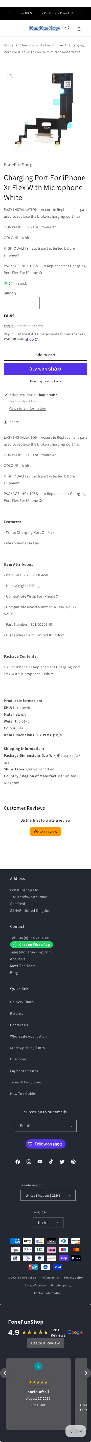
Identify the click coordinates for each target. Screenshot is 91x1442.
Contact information (47, 1293)
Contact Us (19, 1025)
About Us (18, 958)
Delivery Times (22, 1002)
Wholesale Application (28, 1036)
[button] (10, 28)
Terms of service (35, 1285)
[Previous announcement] (9, 13)
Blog (14, 972)
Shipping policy (61, 1285)
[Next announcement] (81, 13)
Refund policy (51, 1277)
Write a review (45, 831)
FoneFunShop (27, 1277)
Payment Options (24, 1070)
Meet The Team (23, 965)
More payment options (45, 381)
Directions (18, 1059)
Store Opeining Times (27, 1047)
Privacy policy (73, 1277)
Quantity (10, 293)
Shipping (9, 325)
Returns (16, 1013)
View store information (27, 408)
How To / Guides (23, 1093)
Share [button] (14, 421)
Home (8, 45)
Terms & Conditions (26, 1082)
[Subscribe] (70, 1126)
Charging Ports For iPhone (41, 45)
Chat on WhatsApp (34, 944)
